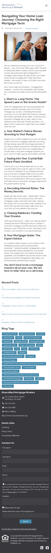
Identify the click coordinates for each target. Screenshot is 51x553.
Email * (4, 466)
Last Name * (6, 457)
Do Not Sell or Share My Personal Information (19, 529)
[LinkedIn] (42, 548)
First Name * (7, 448)
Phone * (5, 475)
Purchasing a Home (32, 28)
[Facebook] (47, 548)
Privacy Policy (7, 431)
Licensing (5, 427)
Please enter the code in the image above (18, 511)
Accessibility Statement (10, 436)
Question (5, 496)
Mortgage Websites (18, 541)
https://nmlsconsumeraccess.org (14, 416)
